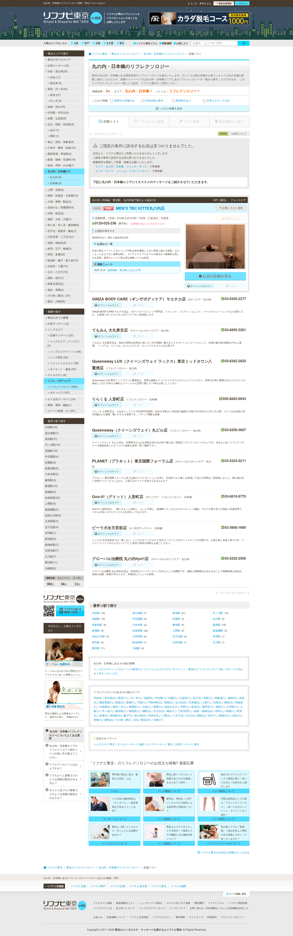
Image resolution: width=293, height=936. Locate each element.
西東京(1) (224, 715)
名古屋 (109, 43)
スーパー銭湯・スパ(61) (62, 410)
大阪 (76, 43)
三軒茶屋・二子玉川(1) (61, 236)
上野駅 (176, 630)
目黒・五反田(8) (57, 118)
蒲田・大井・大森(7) (59, 219)
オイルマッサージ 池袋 (130, 744)
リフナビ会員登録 (139, 917)
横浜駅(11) (51, 562)
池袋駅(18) (51, 450)
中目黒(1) (160, 698)
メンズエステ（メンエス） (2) (64, 343)
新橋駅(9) (50, 492)
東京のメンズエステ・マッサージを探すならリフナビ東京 (148, 929)
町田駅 (96, 642)
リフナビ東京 (159, 886)
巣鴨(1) (157, 706)
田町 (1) (54, 136)
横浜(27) (146, 719)
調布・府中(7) (56, 278)
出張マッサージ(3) (58, 65)
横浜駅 (96, 648)
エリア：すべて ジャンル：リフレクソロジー (122, 171)
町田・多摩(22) (56, 254)
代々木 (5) (56, 100)
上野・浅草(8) (56, 189)
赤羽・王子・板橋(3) (59, 248)
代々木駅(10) (52, 444)
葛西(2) (168, 702)
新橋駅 (96, 630)
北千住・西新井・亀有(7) (62, 231)
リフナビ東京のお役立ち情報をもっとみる (225, 852)
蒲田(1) (220, 706)
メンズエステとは (102, 908)
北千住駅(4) (52, 527)
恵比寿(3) (109, 698)
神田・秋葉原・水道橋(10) (63, 195)
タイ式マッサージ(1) (105, 673)
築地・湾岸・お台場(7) (61, 165)
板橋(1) (230, 711)
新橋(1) (130, 702)
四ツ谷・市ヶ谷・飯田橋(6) (63, 225)
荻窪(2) (195, 706)
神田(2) (228, 702)
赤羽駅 (217, 636)
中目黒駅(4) (52, 456)
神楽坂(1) (134, 711)
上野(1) (206, 702)
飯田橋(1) (120, 711)
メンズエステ (55, 329)
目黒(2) (172, 698)
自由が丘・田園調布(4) (61, 207)
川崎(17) (158, 719)
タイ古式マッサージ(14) (62, 399)
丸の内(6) (180, 702)
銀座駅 (217, 624)
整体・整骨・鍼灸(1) (59, 405)
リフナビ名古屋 (138, 886)
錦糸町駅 (137, 642)
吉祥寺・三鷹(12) (58, 266)
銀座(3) (119, 702)
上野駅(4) (50, 503)
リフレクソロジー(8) (211, 669)
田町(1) (208, 698)
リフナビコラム (216, 902)
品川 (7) (54, 130)
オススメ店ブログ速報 (178, 902)
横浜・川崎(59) (56, 301)
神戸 (87, 43)
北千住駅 (177, 636)
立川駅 (217, 642)
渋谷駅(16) (51, 427)
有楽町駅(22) (52, 497)
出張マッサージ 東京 (187, 744)
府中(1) (212, 715)
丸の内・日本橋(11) (59, 171)
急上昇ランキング (125, 908)
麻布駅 (176, 624)
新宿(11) (123, 698)
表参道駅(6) (52, 468)
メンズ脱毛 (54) (59, 357)
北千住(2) (158, 711)
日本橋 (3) (56, 183)
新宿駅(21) (51, 439)
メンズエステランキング (152, 908)
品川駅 (217, 618)
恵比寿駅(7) (52, 433)
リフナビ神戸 (98, 886)
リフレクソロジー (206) (63, 386)
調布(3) (201, 715)
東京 (121, 43)
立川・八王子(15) (58, 272)
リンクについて (177, 908)
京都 (97, 43)
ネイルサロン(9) (57, 375)
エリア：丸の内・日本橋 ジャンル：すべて (121, 166)
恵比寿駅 (137, 613)
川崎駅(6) (50, 568)
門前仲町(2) (155, 702)
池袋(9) (148, 698)
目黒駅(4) (50, 462)
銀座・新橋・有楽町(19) (62, 159)
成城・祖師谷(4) (203, 711)
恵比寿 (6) (56, 83)
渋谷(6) (98, 698)
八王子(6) (178, 715)
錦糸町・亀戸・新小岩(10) (63, 260)
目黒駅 (176, 618)
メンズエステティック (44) (65, 351)
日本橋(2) (194, 702)
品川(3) (197, 698)
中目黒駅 (137, 618)
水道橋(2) (104, 706)
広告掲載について (116, 917)
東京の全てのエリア (59, 59)
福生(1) (237, 715)
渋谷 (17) (55, 77)
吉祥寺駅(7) (52, 550)
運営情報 (180, 917)
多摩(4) (103, 715)
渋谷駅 (96, 613)
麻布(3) (232, 698)
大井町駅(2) (52, 521)
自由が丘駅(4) (53, 515)
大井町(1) (232, 706)
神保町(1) (134, 706)
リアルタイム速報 (102, 902)
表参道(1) (220, 698)
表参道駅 (97, 624)
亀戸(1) (128, 715)
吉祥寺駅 (177, 642)
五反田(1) (184, 698)
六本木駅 (137, 624)
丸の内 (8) (56, 177)
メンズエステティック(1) (108, 669)
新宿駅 (176, 613)
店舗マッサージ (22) (61, 335)
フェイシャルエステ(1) (157, 669)
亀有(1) (171, 711)
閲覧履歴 (167, 43)
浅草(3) (217, 702)
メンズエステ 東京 (104, 744)
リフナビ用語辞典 (237, 902)
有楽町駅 (137, 630)
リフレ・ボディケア (59, 381)
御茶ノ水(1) (119, 706)
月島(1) (141, 702)
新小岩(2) (140, 715)
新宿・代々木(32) (58, 89)
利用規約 (212, 917)
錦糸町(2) (115, 715)
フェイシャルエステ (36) (64, 363)
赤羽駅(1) (50, 533)
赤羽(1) (219, 711)
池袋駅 (96, 618)
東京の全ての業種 (58, 317)
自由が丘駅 (98, 636)
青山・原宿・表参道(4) (61, 142)
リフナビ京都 (117, 886)
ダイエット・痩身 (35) (63, 369)
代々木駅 (218, 613)
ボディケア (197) (60, 392)
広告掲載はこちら (215, 908)
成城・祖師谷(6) (57, 242)
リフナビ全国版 (55, 886)
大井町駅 (137, 636)
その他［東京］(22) (126, 719)
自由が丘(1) (171, 706)
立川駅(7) (50, 556)
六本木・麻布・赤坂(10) (62, 147)
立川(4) (190, 715)
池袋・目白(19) (56, 106)
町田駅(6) (50, 539)
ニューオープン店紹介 (151, 902)
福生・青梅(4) (56, 289)
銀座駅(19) (51, 486)
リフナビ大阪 (78, 886)
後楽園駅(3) (52, 509)
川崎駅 (136, 648)
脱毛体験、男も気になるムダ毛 (124, 270)
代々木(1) (135, 698)
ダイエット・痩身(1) (184, 669)
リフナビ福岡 (178, 886)
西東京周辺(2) (56, 283)
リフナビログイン (162, 917)
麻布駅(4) (50, 480)
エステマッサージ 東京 (159, 744)
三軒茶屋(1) (184, 711)
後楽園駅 (218, 630)
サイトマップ (196, 917)
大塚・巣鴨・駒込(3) (59, 201)
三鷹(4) (166, 715)
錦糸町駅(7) (52, 544)
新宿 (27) (55, 95)
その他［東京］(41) (59, 295)
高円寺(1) (207, 706)
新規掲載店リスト (125, 902)
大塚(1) (146, 706)
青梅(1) (98, 719)
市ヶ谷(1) (107, 711)
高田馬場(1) (106, 702)
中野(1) (184, 706)
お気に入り (182, 43)
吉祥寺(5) (153, 715)
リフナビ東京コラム (146, 43)
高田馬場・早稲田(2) (59, 153)
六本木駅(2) (52, 474)
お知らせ (98, 917)
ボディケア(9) (233, 669)
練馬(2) (108, 719)
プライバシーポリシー (232, 917)
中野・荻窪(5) (56, 213)
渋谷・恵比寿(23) (58, 71)
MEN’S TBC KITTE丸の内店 (129, 208)
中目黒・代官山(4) (58, 112)
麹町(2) (146, 711)
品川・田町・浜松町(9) (61, 124)
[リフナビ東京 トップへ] (73, 18)
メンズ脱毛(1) (133, 669)
